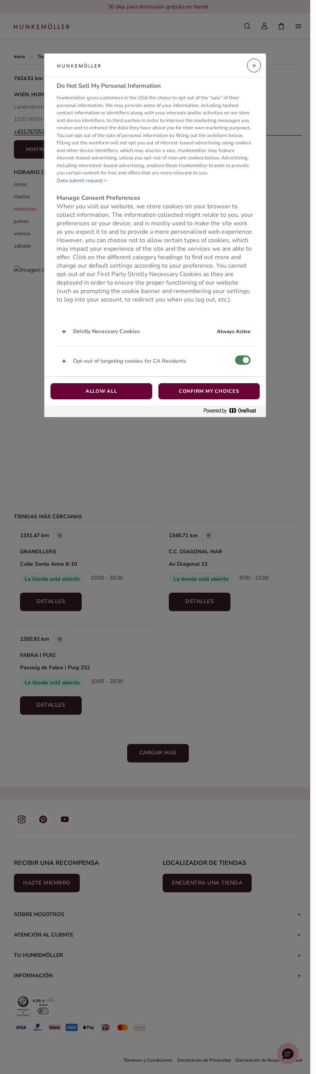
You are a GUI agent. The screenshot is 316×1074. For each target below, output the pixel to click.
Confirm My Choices (209, 391)
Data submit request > (82, 180)
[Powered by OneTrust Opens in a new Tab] (232, 411)
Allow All (101, 391)
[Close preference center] (254, 65)
